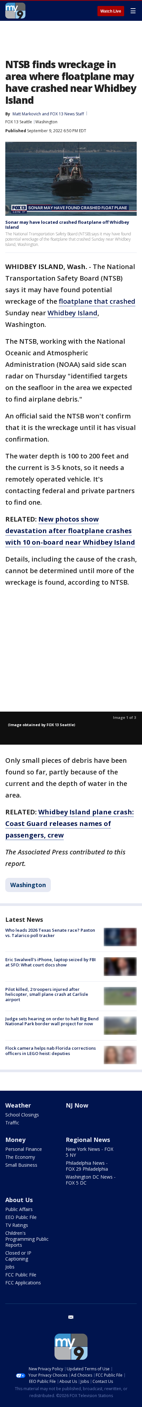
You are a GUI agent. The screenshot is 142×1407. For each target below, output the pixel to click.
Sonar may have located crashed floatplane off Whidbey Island (67, 224)
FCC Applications (23, 1282)
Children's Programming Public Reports (27, 1239)
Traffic (12, 1122)
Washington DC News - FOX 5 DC (91, 1180)
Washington (46, 122)
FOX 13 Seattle (18, 122)
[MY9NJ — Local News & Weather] (15, 11)
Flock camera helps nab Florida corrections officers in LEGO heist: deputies (50, 1050)
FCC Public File (20, 1274)
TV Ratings (16, 1225)
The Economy (20, 1157)
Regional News (88, 1140)
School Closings (22, 1115)
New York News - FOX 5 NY (89, 1152)
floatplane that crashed (97, 301)
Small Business (21, 1165)
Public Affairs (19, 1209)
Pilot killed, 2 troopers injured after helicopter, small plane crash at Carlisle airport (46, 994)
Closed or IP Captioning (18, 1256)
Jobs (10, 1267)
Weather (18, 1105)
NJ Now (77, 1105)
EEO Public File (21, 1217)
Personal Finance (23, 1149)
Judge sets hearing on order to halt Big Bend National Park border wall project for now (52, 1021)
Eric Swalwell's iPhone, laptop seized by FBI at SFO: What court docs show (50, 962)
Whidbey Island (72, 312)
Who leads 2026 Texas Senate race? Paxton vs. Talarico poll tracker (50, 932)
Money (15, 1140)
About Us (19, 1200)
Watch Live (110, 11)
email (71, 1317)
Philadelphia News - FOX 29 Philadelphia (87, 1166)
